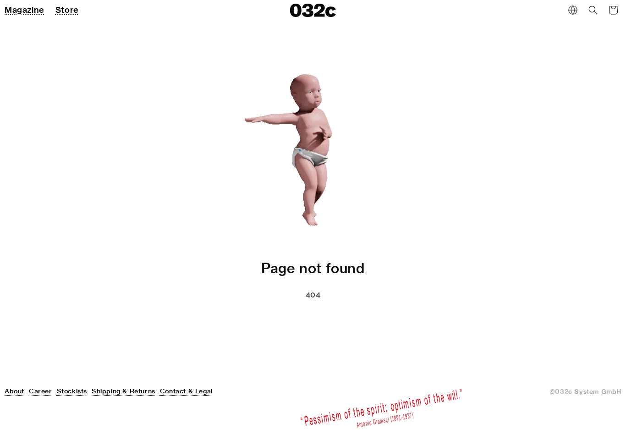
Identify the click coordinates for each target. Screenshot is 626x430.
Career (40, 391)
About (14, 391)
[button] (593, 10)
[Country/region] (573, 10)
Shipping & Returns (123, 391)
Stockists (72, 391)
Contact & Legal (186, 391)
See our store (263, 318)
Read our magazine (353, 318)
